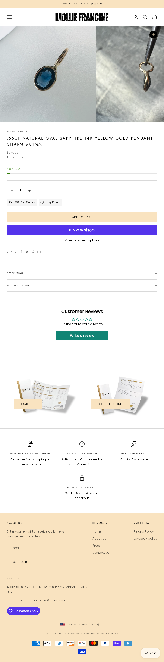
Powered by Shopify (102, 633)
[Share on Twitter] (27, 252)
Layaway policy (145, 538)
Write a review (82, 335)
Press (96, 545)
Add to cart (82, 217)
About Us (99, 538)
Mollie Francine (18, 131)
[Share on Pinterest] (33, 252)
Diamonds (27, 404)
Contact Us (101, 552)
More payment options (82, 240)
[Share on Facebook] (21, 252)
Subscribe (21, 562)
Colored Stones (110, 404)
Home (97, 531)
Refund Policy (144, 531)
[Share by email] (39, 252)
